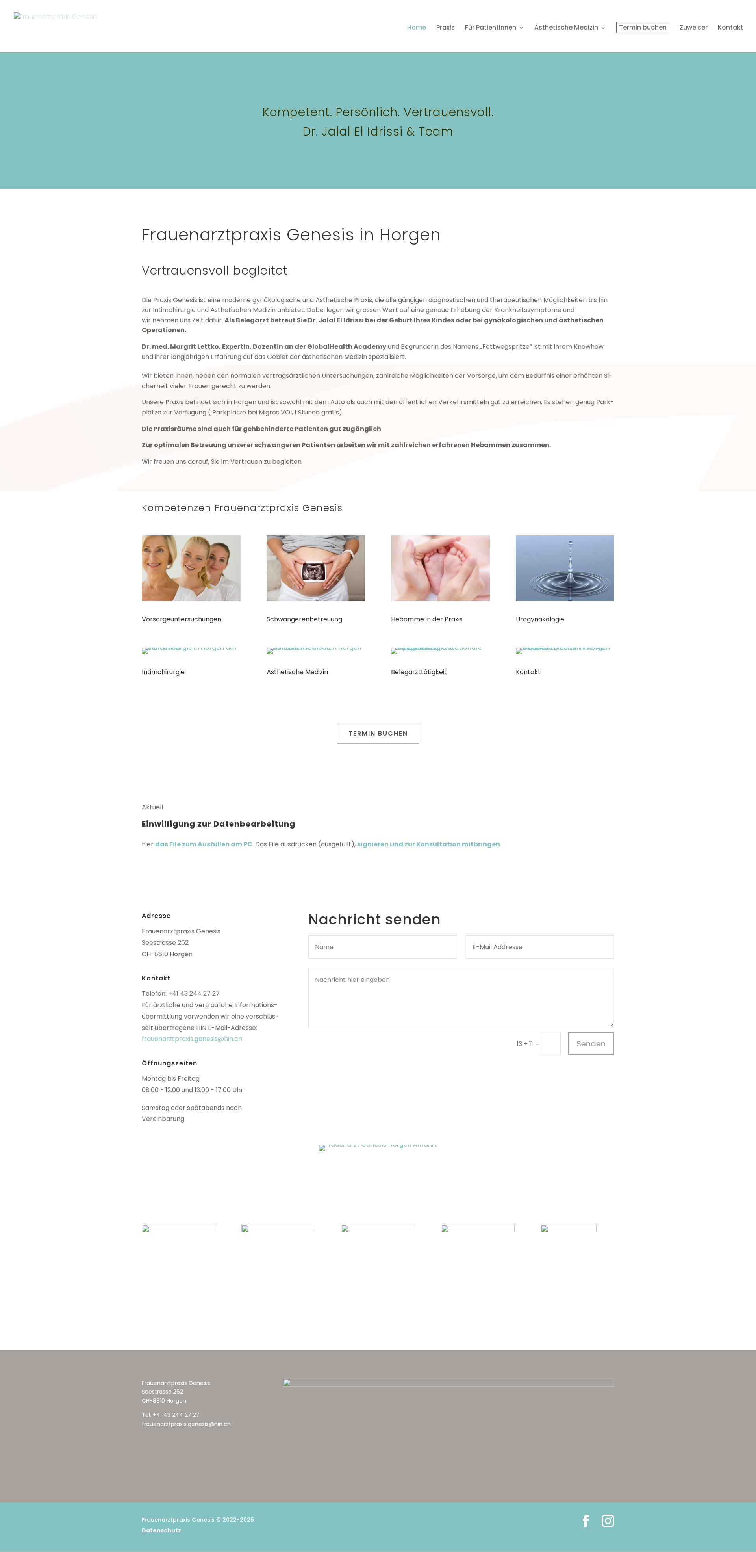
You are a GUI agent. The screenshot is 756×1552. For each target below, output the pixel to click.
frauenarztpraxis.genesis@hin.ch (192, 1038)
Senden (591, 1043)
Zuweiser (694, 28)
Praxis (445, 28)
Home (416, 28)
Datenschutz (161, 1530)
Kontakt (730, 28)
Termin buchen (643, 27)
